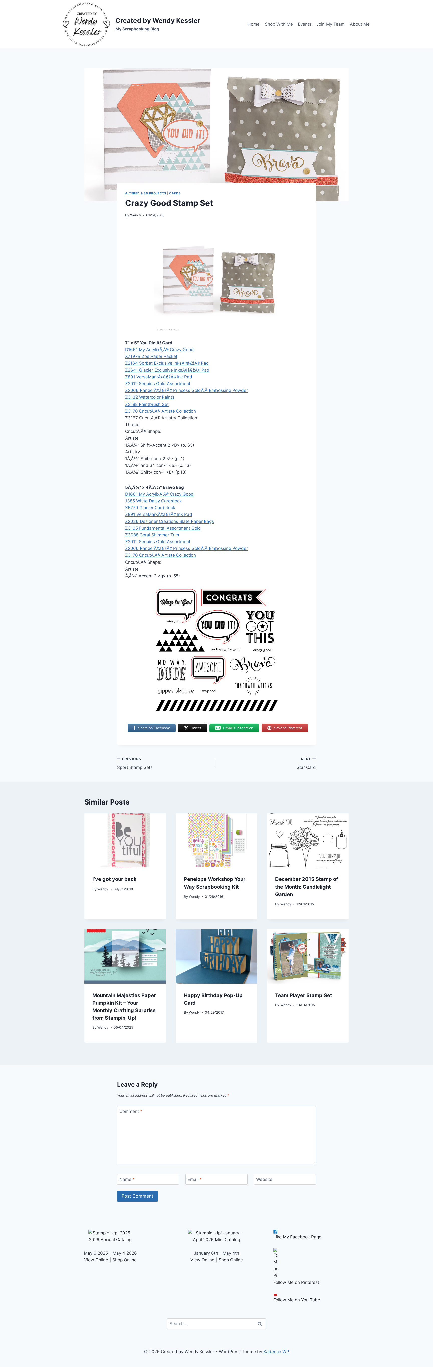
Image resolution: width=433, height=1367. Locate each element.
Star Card (306, 763)
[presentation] (125, 840)
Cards (175, 193)
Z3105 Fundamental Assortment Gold (163, 528)
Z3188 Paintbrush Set (147, 404)
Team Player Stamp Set (303, 995)
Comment (130, 1111)
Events (304, 24)
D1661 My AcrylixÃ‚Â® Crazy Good (159, 349)
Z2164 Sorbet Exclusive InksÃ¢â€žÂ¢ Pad (167, 363)
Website (264, 1179)
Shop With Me (279, 24)
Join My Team (330, 24)
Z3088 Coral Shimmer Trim (152, 534)
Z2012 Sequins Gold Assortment (157, 383)
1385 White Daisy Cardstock (153, 500)
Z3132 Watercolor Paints (149, 397)
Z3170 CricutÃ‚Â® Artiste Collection (160, 411)
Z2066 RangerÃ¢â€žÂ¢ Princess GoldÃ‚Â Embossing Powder (186, 390)
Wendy (135, 215)
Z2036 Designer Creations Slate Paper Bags (169, 521)
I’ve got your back (114, 879)
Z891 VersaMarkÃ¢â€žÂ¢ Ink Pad (158, 376)
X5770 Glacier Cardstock (150, 507)
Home (254, 24)
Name (127, 1179)
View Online (96, 1259)
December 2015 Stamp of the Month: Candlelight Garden (306, 886)
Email (195, 1179)
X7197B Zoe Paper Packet (151, 356)
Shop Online (124, 1259)
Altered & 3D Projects (145, 193)
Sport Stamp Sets (135, 763)
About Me (360, 24)
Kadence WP (276, 1351)
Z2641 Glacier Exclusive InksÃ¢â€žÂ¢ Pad (167, 370)
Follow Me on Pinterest (296, 1282)
